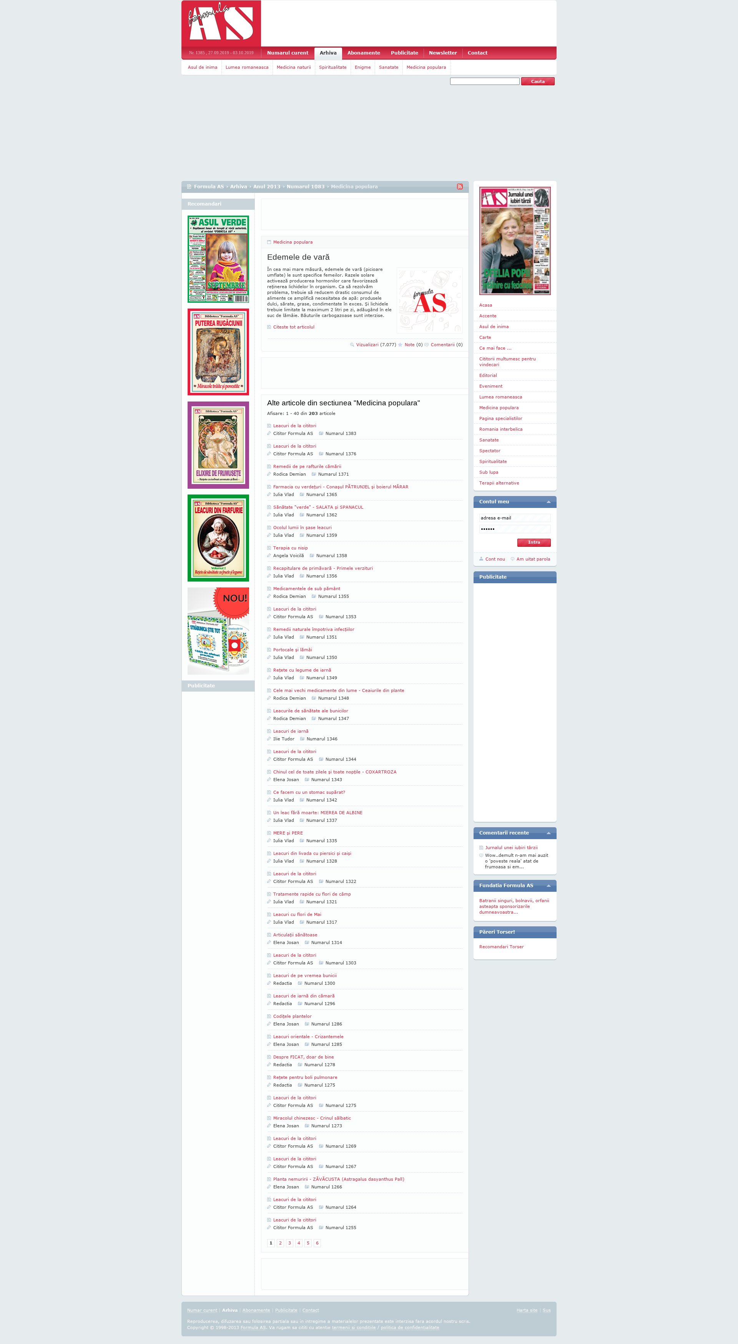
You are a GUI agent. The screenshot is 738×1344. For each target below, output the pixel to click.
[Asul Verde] (218, 262)
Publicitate (404, 53)
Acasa (485, 304)
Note (414, 344)
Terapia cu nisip (290, 547)
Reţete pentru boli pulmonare (305, 1077)
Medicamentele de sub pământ (306, 588)
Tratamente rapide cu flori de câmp (312, 893)
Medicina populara (426, 67)
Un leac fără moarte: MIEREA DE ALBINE (317, 812)
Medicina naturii (294, 67)
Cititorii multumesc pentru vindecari (507, 361)
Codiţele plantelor (292, 1016)
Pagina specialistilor (500, 418)
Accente (488, 315)
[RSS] (460, 186)
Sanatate (389, 67)
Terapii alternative (499, 482)
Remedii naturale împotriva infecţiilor (313, 629)
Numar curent (202, 1309)
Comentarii (447, 344)
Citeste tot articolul (293, 326)
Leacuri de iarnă (291, 730)
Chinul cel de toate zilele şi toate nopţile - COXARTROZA (335, 771)
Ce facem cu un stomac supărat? (309, 792)
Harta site (527, 1309)
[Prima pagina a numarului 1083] (515, 241)
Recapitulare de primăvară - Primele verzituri (323, 568)
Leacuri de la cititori (294, 425)
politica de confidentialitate (410, 1327)
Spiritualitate (333, 67)
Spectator (489, 450)
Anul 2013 (267, 186)
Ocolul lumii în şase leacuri (302, 527)
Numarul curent (287, 53)
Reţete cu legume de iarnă (302, 669)
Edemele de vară (298, 256)
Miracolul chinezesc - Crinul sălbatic (312, 1117)
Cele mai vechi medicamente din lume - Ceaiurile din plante (338, 690)
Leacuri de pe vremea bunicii (305, 975)
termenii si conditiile (354, 1327)
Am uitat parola (533, 558)
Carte (485, 337)
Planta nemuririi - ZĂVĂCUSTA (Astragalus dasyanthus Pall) (338, 1178)
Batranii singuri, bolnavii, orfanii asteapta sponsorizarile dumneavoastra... (514, 906)
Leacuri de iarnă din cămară (304, 995)
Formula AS (209, 186)
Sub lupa (489, 472)
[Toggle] (549, 502)
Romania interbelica (501, 428)
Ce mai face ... (495, 347)
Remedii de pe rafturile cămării (307, 466)
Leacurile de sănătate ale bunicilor (310, 710)
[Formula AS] (221, 23)
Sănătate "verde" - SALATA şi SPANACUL (318, 506)
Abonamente (363, 53)
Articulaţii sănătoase (295, 934)
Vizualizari (376, 344)
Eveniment (490, 385)
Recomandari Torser (501, 946)
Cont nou (495, 558)
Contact (477, 53)
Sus (547, 1309)
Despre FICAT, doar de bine (303, 1056)
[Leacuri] (218, 355)
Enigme (363, 67)
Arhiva (328, 53)
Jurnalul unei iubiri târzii (511, 847)
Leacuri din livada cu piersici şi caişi (312, 853)
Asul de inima (203, 67)
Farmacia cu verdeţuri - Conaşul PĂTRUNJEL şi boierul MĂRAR (341, 486)
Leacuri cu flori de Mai (297, 914)
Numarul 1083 (306, 186)
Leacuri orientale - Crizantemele (308, 1036)
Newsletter (443, 53)
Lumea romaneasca (247, 67)
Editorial (488, 375)
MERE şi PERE (288, 832)
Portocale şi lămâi (292, 649)
